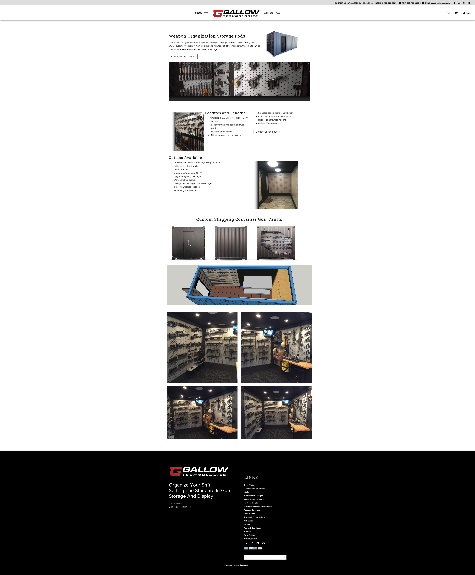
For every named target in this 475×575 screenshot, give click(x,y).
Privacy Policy (250, 539)
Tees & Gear (249, 514)
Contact (247, 532)
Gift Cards (248, 521)
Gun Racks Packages (253, 496)
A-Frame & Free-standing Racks (258, 506)
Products (201, 13)
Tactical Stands (251, 503)
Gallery (247, 492)
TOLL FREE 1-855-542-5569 (361, 3)
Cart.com (244, 565)
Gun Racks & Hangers (254, 499)
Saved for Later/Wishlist (254, 488)
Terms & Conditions (252, 528)
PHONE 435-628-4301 (386, 3)
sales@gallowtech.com (181, 507)
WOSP (247, 524)
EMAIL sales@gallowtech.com (437, 3)
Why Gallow (272, 13)
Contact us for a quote (183, 56)
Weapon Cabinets (252, 510)
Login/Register (250, 485)
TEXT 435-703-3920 (410, 3)
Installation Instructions (254, 517)
